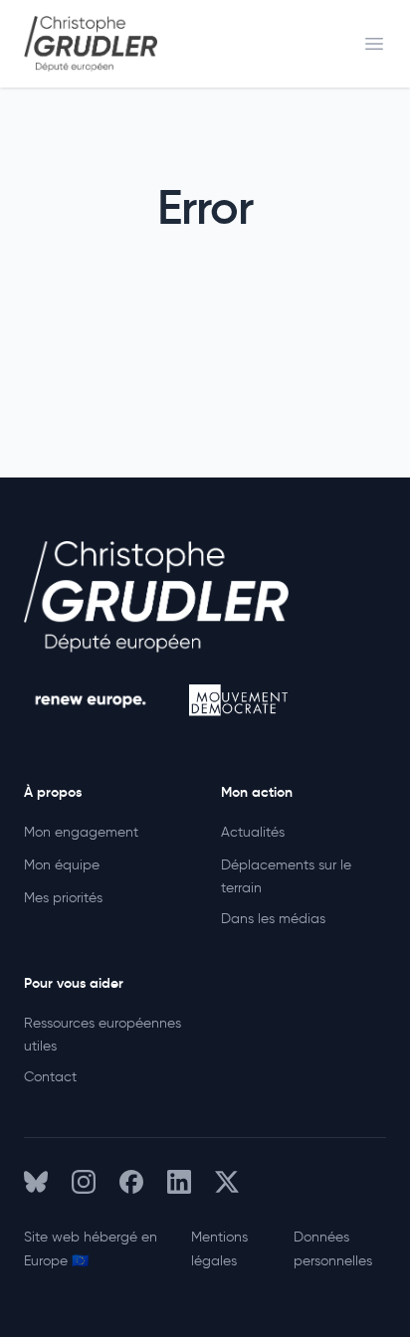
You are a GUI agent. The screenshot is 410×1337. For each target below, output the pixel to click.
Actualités (253, 832)
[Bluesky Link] (36, 1182)
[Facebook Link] (131, 1182)
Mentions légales (219, 1249)
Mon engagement (81, 832)
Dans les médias (273, 918)
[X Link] (227, 1182)
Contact (50, 1076)
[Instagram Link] (84, 1182)
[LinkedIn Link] (179, 1182)
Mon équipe (62, 865)
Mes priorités (63, 897)
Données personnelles (333, 1249)
